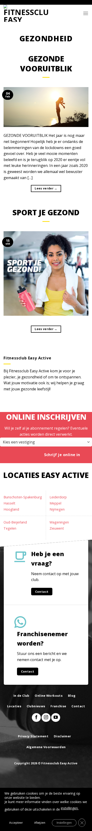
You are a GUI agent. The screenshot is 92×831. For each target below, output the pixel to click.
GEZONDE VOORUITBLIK (46, 63)
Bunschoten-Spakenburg (23, 497)
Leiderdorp (58, 497)
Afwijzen (39, 823)
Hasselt (9, 503)
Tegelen (10, 528)
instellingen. (70, 808)
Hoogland (11, 509)
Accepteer (16, 823)
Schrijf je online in (62, 454)
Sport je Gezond (46, 212)
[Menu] (85, 13)
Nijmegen (57, 509)
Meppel (55, 503)
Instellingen (64, 823)
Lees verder (46, 188)
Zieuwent (57, 528)
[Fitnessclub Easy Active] (27, 13)
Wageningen (59, 522)
